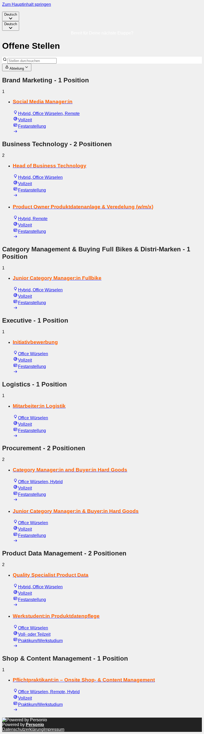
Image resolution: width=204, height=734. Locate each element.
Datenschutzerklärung (23, 729)
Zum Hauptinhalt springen (26, 4)
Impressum (54, 729)
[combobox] (10, 16)
